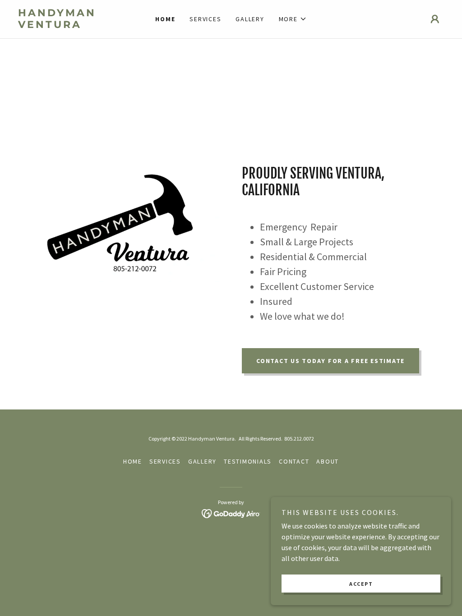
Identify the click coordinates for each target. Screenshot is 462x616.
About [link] (327, 461)
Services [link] (205, 19)
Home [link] (165, 19)
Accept (361, 583)
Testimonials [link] (248, 461)
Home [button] (132, 461)
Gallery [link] (250, 19)
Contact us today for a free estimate (330, 361)
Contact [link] (294, 461)
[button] (293, 19)
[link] (71, 25)
